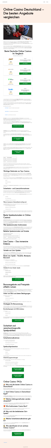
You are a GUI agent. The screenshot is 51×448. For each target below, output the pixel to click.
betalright (6, 107)
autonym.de (4, 1)
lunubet (6, 114)
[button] (25, 63)
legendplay (7, 111)
